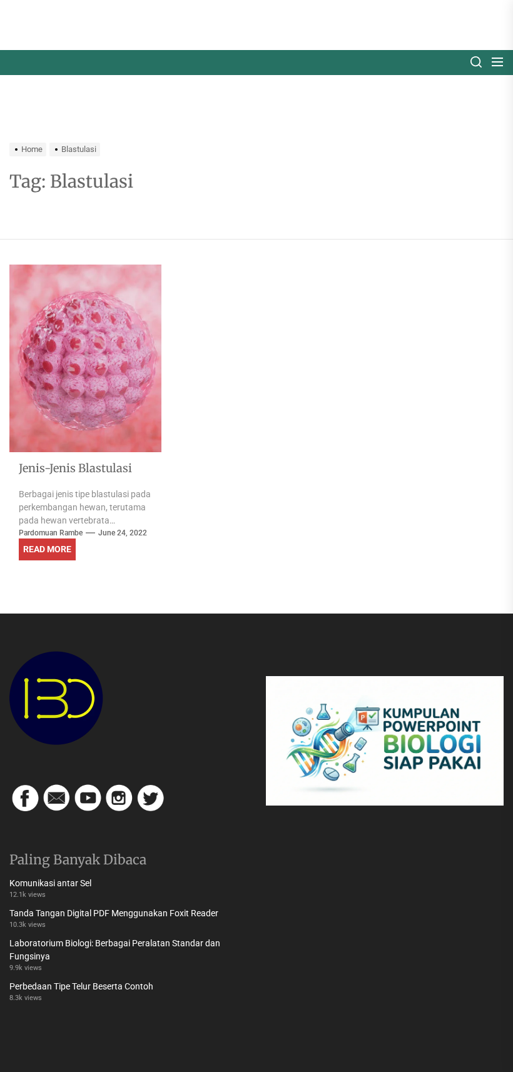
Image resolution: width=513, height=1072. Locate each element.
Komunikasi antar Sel (50, 883)
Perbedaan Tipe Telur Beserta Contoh (81, 986)
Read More (47, 549)
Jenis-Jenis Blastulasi (75, 468)
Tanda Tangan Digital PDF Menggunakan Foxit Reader (113, 913)
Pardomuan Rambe (51, 532)
